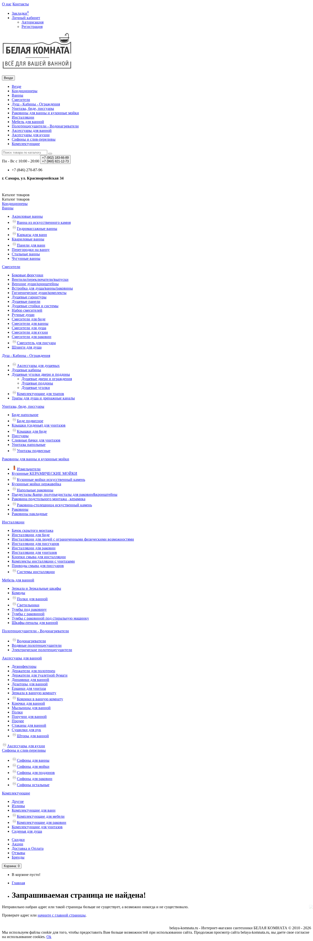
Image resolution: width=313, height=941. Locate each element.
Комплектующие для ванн (34, 810)
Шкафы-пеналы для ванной (35, 623)
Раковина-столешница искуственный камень (54, 505)
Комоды (18, 593)
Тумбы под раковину (29, 609)
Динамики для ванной (30, 680)
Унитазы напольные (28, 444)
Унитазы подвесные (33, 451)
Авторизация (33, 22)
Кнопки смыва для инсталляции (39, 557)
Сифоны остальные (33, 785)
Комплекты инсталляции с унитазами (43, 561)
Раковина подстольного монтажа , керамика (48, 499)
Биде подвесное (30, 421)
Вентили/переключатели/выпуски (40, 279)
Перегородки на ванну (31, 250)
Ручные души (23, 315)
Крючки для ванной (28, 703)
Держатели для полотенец (33, 671)
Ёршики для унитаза (29, 688)
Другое (18, 801)
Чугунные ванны (26, 258)
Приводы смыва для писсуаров (38, 566)
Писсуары (20, 436)
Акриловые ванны (27, 216)
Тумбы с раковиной (28, 614)
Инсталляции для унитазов (34, 552)
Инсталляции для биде (31, 535)
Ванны (17, 95)
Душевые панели (26, 301)
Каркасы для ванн (32, 235)
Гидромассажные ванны (37, 229)
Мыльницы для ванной (31, 708)
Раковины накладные (29, 514)
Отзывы (18, 853)
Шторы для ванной (33, 736)
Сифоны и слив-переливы (34, 139)
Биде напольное (25, 415)
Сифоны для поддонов (36, 773)
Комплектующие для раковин (41, 822)
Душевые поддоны (37, 383)
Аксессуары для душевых (38, 365)
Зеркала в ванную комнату (34, 693)
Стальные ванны (26, 254)
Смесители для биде (28, 319)
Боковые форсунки (27, 275)
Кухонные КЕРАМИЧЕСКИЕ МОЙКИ (44, 473)
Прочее (18, 721)
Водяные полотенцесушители (37, 645)
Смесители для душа (29, 328)
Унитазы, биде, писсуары (33, 108)
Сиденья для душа (27, 831)
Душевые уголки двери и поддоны (41, 374)
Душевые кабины (26, 370)
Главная (18, 883)
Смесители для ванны (30, 323)
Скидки (18, 840)
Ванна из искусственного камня (44, 222)
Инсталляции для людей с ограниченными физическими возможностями (73, 539)
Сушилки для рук (26, 730)
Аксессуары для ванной (32, 130)
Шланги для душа (27, 347)
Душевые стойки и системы (35, 306)
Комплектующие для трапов (40, 394)
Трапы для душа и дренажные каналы (43, 398)
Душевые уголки (36, 387)
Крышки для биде (32, 431)
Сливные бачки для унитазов (36, 440)
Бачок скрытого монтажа (32, 530)
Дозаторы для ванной (30, 684)
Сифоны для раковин (34, 779)
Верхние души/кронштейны (35, 284)
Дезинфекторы (24, 666)
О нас (6, 4)
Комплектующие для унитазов (37, 827)
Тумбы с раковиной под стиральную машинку (50, 618)
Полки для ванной (32, 599)
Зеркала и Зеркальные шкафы (36, 588)
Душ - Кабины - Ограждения (36, 104)
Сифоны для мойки (33, 766)
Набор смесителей (27, 310)
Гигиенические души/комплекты (39, 293)
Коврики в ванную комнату (40, 699)
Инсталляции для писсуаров (35, 544)
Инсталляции (23, 117)
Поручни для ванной (29, 716)
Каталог (16, 199)
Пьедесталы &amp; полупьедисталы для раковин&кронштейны (64, 494)
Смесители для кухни (30, 332)
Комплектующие (26, 144)
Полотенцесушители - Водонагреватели (45, 126)
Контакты (20, 4)
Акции (17, 844)
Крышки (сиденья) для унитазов (39, 425)
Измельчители (29, 469)
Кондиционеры (24, 91)
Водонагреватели (31, 641)
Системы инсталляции (36, 572)
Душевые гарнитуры (29, 297)
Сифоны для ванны (33, 760)
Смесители (21, 100)
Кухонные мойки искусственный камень (51, 479)
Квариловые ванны (28, 239)
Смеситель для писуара (36, 343)
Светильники (28, 605)
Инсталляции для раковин (34, 548)
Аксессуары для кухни (31, 135)
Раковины (20, 509)
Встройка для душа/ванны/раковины (42, 288)
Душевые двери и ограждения (47, 379)
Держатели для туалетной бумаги (39, 675)
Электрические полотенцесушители (42, 650)
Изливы (18, 806)
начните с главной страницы (62, 915)
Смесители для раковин (31, 337)
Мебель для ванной (28, 122)
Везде (16, 86)
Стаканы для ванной (29, 725)
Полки (17, 712)
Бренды (18, 857)
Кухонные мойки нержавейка (36, 484)
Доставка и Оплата (28, 848)
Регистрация (32, 26)
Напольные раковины (35, 490)
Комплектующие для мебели (41, 816)
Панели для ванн (31, 245)
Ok (48, 937)
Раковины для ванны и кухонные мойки (45, 113)
